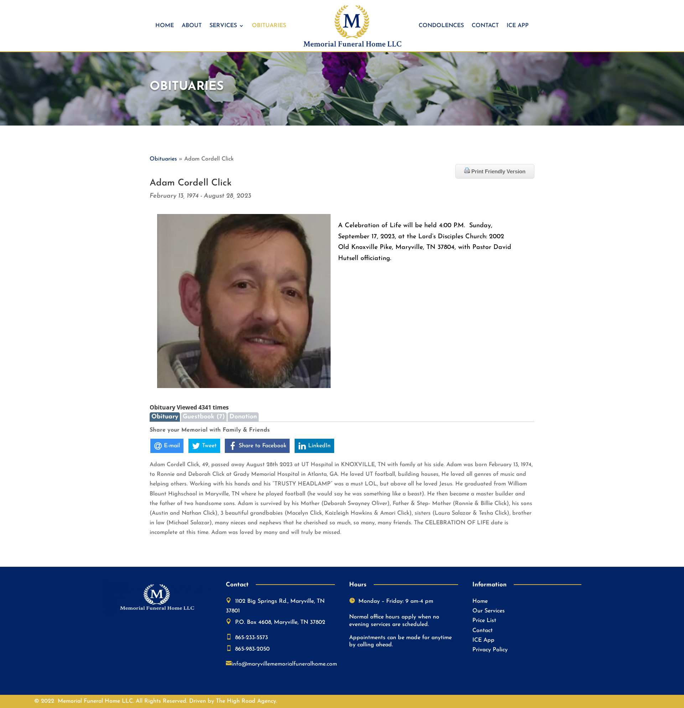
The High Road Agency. (246, 701)
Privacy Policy (490, 650)
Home (164, 26)
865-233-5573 (251, 638)
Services (223, 26)
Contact (485, 26)
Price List (484, 620)
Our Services (488, 611)
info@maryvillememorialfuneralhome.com (284, 664)
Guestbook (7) (204, 417)
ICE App (518, 26)
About (192, 26)
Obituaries (269, 26)
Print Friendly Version (497, 171)
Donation (243, 417)
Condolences (441, 26)
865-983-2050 (252, 649)
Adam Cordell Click (191, 183)
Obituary (164, 417)
